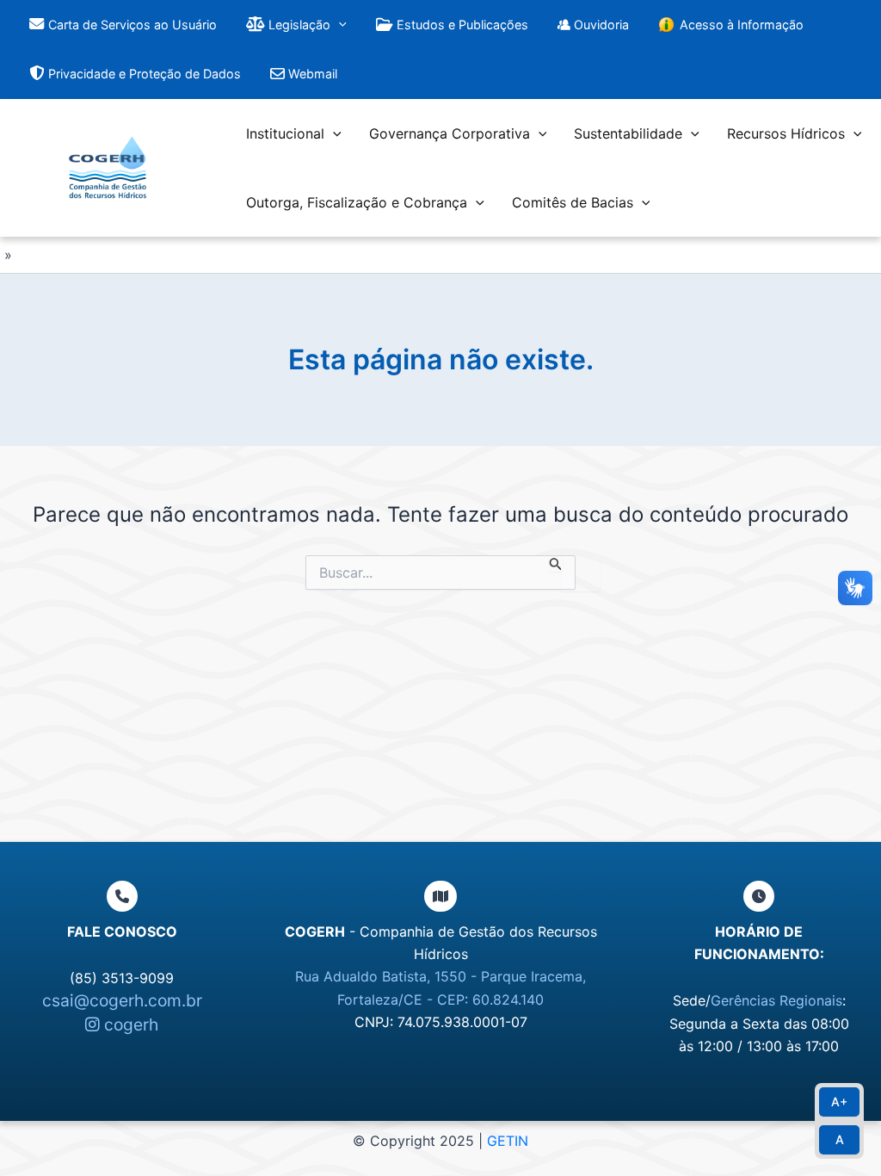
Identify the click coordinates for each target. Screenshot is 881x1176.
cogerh (129, 1024)
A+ (839, 1101)
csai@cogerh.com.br (122, 1000)
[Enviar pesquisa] (556, 563)
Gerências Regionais (776, 1000)
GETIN (507, 1140)
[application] (338, 24)
